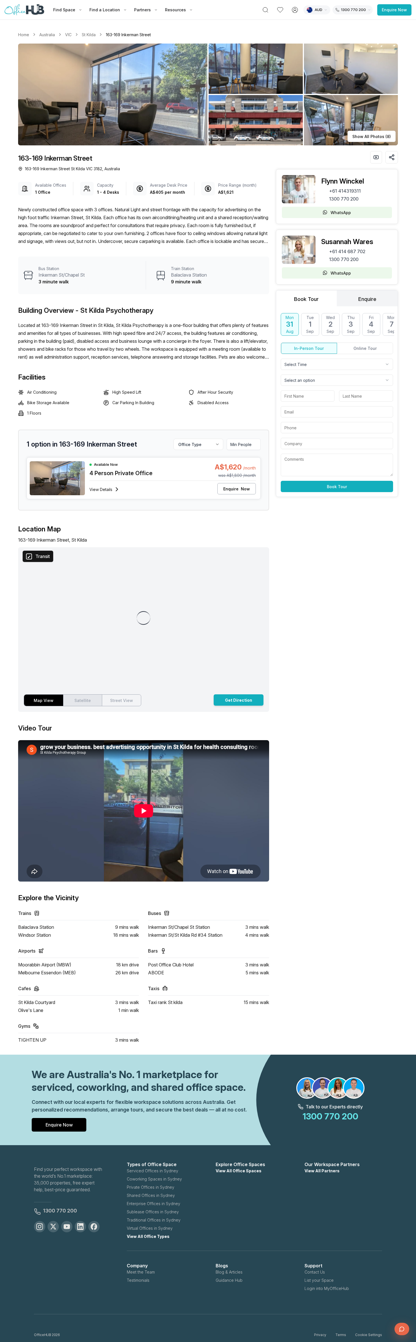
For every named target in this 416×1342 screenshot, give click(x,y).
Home (23, 34)
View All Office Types (148, 1236)
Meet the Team (141, 1272)
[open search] (265, 10)
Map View (43, 700)
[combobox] (337, 364)
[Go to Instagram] (39, 1226)
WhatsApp (341, 212)
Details (100, 489)
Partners (142, 9)
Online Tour (365, 348)
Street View (121, 700)
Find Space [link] (64, 9)
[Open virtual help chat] (401, 1329)
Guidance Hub (229, 1280)
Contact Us (315, 1272)
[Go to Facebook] (94, 1226)
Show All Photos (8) (371, 136)
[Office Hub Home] (24, 10)
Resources (175, 9)
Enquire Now (394, 9)
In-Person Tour (309, 348)
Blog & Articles (229, 1272)
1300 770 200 (344, 199)
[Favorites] (280, 10)
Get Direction (238, 700)
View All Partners (322, 1170)
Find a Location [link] (104, 9)
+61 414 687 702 (347, 251)
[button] (208, 94)
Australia (47, 34)
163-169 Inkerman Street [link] (128, 34)
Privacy (320, 1335)
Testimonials (138, 1280)
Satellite (82, 700)
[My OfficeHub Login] (295, 10)
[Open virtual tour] (376, 157)
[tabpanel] (337, 403)
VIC (68, 34)
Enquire (236, 488)
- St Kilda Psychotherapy (114, 310)
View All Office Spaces (238, 1170)
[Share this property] (391, 157)
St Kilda (89, 34)
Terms (340, 1335)
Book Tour (337, 486)
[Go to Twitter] (53, 1226)
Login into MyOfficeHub (327, 1288)
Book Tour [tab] (306, 299)
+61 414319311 (345, 191)
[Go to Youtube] (66, 1226)
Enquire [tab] (367, 299)
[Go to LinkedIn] (80, 1226)
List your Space (319, 1280)
